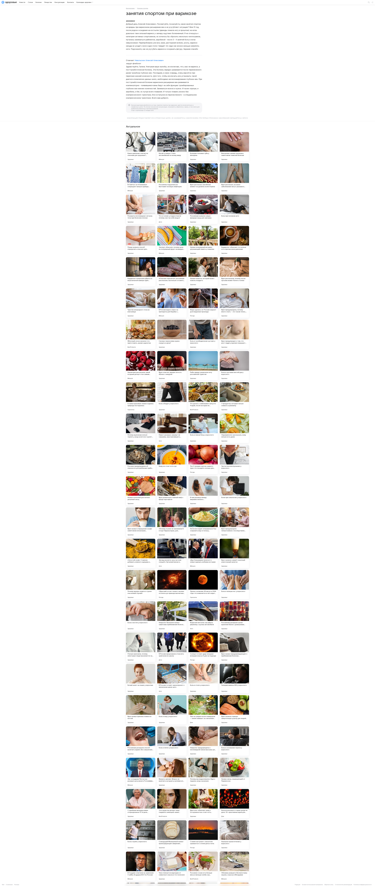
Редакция (297, 884)
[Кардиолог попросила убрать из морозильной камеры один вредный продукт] (140, 272)
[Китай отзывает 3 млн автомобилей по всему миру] (172, 146)
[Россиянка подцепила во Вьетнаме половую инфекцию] (172, 178)
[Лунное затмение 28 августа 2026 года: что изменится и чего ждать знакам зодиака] (203, 584)
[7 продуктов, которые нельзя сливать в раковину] (234, 397)
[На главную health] (10, 2)
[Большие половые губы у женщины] (203, 146)
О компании (9, 884)
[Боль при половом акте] (234, 209)
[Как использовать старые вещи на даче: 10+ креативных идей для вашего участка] (234, 803)
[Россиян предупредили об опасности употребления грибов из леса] (140, 459)
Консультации (130, 8)
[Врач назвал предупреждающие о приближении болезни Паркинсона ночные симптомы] (234, 647)
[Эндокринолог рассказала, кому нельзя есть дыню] (234, 428)
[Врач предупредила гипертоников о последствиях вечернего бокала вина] (234, 522)
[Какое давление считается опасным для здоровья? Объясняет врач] (140, 146)
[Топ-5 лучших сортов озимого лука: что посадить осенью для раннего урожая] (203, 459)
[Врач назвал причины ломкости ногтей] (140, 710)
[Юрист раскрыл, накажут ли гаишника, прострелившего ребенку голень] (172, 428)
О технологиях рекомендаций (343, 884)
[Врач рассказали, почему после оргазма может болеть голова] (234, 272)
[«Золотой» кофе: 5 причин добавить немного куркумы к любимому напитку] (140, 553)
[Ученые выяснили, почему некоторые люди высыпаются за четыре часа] (140, 647)
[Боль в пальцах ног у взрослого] (234, 584)
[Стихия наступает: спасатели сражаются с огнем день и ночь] (203, 835)
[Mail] (3, 2)
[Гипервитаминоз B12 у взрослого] (234, 678)
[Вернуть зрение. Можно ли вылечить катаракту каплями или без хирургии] (172, 772)
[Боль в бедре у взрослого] (172, 397)
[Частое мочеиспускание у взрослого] (234, 459)
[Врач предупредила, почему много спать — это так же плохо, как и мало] (234, 303)
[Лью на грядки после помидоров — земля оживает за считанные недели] (203, 710)
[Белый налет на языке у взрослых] (140, 678)
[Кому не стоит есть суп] (172, 459)
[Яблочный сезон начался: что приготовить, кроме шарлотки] (140, 334)
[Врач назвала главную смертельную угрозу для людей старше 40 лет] (234, 710)
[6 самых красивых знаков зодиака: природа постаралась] (140, 397)
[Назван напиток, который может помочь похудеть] (203, 272)
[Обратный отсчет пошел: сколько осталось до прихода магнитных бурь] (172, 584)
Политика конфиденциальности (362, 884)
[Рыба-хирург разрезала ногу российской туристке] (203, 365)
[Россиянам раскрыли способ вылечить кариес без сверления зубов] (140, 741)
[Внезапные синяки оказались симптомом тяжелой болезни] (234, 146)
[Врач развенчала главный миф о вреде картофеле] (172, 491)
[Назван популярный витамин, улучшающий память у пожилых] (203, 240)
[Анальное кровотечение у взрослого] (234, 835)
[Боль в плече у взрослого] (172, 741)
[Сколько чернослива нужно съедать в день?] (172, 334)
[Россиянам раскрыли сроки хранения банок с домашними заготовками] (234, 616)
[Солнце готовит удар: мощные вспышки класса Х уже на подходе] (203, 647)
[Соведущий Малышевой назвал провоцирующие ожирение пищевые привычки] (172, 835)
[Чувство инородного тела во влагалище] (140, 303)
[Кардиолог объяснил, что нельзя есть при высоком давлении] (234, 240)
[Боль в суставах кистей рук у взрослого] (234, 365)
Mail (3, 884)
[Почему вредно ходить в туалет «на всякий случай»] (140, 584)
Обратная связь (328, 884)
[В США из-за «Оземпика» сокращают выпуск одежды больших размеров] (140, 178)
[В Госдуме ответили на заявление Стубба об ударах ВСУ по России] (140, 866)
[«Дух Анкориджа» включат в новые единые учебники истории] (203, 553)
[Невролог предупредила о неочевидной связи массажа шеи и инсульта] (203, 741)
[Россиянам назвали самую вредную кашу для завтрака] (203, 209)
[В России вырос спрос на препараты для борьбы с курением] (172, 303)
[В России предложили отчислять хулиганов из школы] (172, 647)
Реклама (16, 884)
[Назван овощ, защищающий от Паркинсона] (234, 772)
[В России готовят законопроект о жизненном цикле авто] (172, 678)
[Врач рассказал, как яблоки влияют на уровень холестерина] (203, 178)
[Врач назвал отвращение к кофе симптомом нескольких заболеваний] (140, 522)
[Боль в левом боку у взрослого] (203, 428)
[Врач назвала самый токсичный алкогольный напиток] (234, 553)
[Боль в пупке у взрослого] (140, 835)
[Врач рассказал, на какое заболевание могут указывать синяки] (234, 178)
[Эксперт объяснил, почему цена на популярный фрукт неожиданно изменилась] (172, 240)
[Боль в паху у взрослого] (172, 710)
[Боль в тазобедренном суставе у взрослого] (203, 334)
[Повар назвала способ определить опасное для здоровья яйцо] (140, 240)
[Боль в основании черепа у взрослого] (234, 741)
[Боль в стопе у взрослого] (203, 678)
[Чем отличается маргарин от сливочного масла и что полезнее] (172, 866)
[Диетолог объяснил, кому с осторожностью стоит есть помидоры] (203, 803)
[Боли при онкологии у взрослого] (234, 491)
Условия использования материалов (312, 884)
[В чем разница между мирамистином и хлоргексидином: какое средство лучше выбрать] (203, 491)
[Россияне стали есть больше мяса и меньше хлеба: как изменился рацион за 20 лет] (203, 866)
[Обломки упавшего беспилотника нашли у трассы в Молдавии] (234, 866)
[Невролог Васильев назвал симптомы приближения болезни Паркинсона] (172, 616)
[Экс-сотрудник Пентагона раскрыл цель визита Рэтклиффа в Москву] (140, 772)
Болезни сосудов (142, 8)
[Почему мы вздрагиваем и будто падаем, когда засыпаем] (203, 772)
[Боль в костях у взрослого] (140, 616)
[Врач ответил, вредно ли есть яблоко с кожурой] (172, 365)
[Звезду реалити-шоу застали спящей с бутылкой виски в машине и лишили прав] (172, 553)
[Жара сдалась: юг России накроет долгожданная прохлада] (203, 303)
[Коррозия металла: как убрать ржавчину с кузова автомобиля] (203, 616)
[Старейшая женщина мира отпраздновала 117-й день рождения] (140, 803)
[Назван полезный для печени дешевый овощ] (140, 491)
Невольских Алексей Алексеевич (149, 60)
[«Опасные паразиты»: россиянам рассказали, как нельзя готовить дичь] (172, 272)
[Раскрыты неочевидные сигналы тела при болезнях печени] (140, 209)
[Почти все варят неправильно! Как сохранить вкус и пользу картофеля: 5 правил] (203, 522)
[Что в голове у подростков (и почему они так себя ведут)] (172, 209)
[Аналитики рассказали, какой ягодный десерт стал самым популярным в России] (140, 365)
